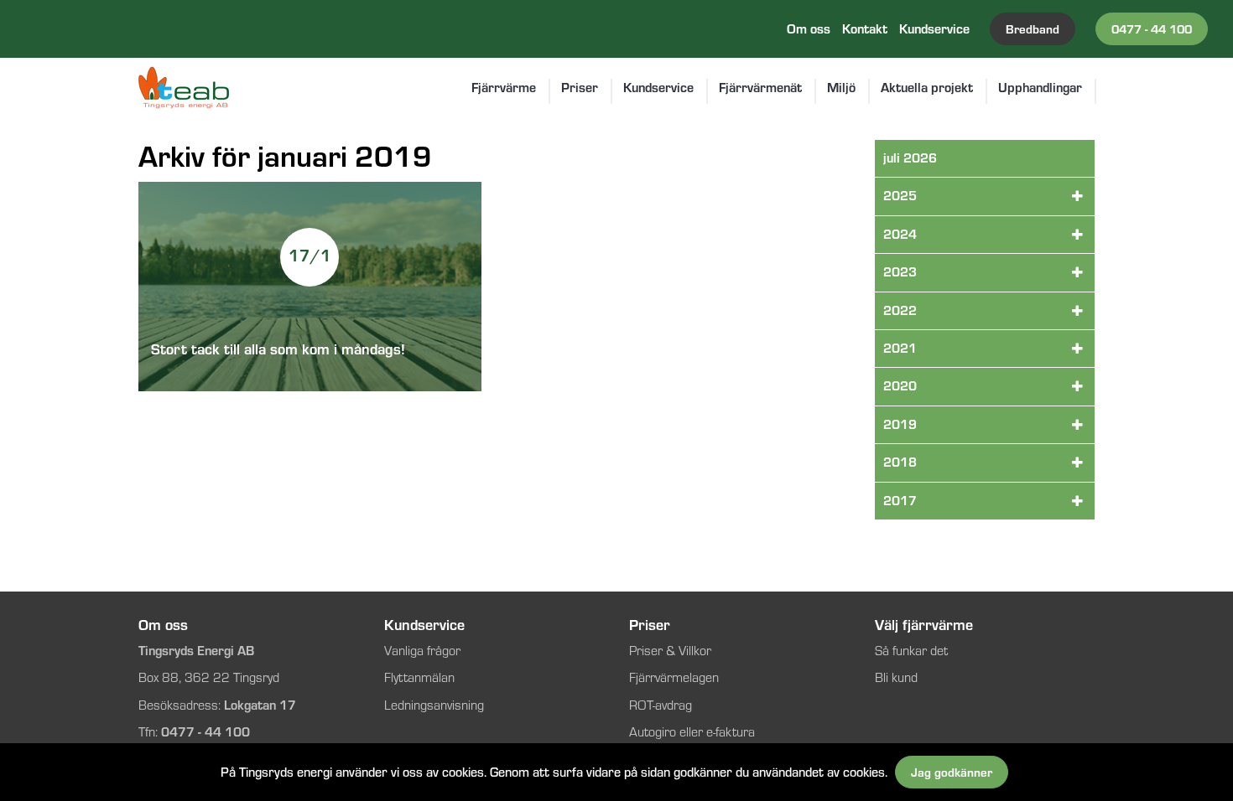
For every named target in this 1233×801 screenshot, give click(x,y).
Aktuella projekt (927, 88)
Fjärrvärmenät (760, 88)
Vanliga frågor (422, 650)
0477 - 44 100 (1151, 29)
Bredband (1032, 29)
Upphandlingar (1040, 88)
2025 (900, 195)
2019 (900, 424)
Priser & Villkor (672, 650)
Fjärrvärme (503, 88)
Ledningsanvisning (434, 705)
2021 (900, 348)
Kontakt (864, 29)
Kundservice (934, 29)
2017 (900, 500)
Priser (579, 88)
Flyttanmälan (419, 677)
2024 (900, 234)
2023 (900, 272)
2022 (900, 310)
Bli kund (896, 677)
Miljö (841, 88)
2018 (900, 462)
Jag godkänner (951, 772)
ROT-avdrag (660, 705)
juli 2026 (910, 158)
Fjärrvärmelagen (674, 677)
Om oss (808, 29)
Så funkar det (911, 650)
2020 (900, 385)
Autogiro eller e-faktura (692, 732)
